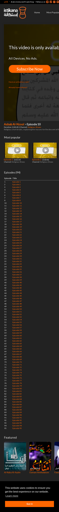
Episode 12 (17, 208)
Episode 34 (17, 266)
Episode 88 (17, 410)
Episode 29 (17, 253)
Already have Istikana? (18, 87)
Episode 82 (17, 394)
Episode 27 (17, 248)
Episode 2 (37, 159)
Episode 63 (17, 343)
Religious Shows (35, 127)
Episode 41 (17, 285)
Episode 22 (17, 235)
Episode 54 (17, 319)
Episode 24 (17, 240)
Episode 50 (17, 309)
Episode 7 (16, 198)
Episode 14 (17, 213)
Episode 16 (17, 219)
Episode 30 (17, 256)
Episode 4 (16, 190)
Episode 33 (17, 264)
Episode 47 (17, 301)
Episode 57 (17, 327)
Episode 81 (17, 391)
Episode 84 (17, 399)
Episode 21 (17, 232)
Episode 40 (17, 282)
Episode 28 (17, 251)
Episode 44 (17, 293)
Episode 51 (17, 311)
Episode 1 (9, 159)
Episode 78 (17, 383)
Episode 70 (17, 362)
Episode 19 (17, 227)
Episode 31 (17, 258)
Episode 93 (17, 423)
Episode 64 (17, 346)
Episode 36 (17, 272)
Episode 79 (17, 386)
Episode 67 (17, 354)
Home (37, 12)
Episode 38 (17, 277)
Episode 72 (17, 367)
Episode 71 (17, 364)
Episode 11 (17, 205)
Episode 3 (16, 187)
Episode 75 (17, 375)
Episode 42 (17, 288)
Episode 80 (17, 388)
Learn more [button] (12, 496)
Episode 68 (17, 357)
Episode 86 (17, 404)
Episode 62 (17, 341)
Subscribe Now (30, 69)
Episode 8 (16, 200)
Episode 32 (17, 261)
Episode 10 (17, 203)
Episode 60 (17, 335)
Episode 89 (17, 412)
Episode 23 (17, 237)
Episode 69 (17, 359)
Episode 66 (17, 351)
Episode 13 (17, 211)
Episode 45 (17, 296)
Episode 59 (17, 333)
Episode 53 (17, 317)
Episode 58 (17, 330)
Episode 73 (17, 370)
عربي (6, 1)
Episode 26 (17, 245)
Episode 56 (17, 325)
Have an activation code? (19, 82)
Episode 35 (17, 269)
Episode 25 (17, 243)
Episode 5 (16, 192)
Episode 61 (17, 338)
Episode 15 (17, 216)
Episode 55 (17, 322)
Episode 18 (17, 224)
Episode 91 (17, 417)
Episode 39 (17, 280)
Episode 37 (17, 274)
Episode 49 (17, 306)
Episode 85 (17, 402)
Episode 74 (17, 372)
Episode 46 (17, 298)
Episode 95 (17, 428)
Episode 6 (16, 195)
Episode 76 (17, 378)
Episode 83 (17, 396)
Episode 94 (17, 425)
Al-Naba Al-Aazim (12, 472)
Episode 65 (17, 349)
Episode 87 (17, 407)
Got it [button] (30, 504)
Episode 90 (17, 415)
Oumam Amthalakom (39, 472)
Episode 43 (17, 290)
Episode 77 (17, 380)
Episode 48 (17, 304)
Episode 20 (17, 229)
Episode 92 (17, 420)
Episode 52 (17, 314)
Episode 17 (17, 221)
